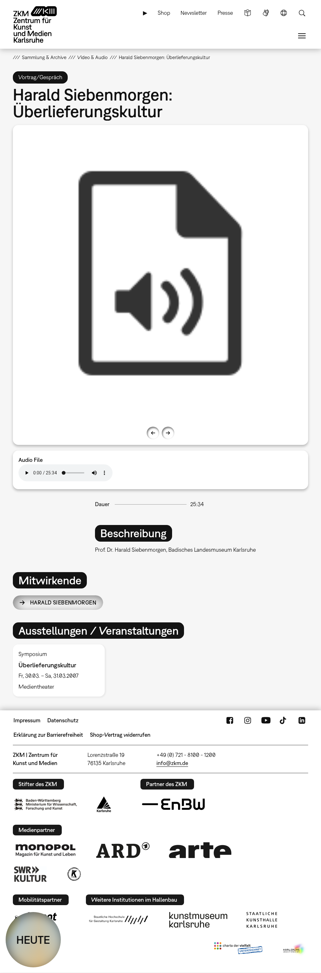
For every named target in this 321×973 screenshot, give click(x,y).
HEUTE (33, 939)
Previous (153, 433)
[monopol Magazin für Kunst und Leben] (45, 850)
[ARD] (123, 850)
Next (168, 433)
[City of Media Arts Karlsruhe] (294, 949)
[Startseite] (41, 24)
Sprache (283, 13)
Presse (225, 12)
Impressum (26, 720)
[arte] (200, 850)
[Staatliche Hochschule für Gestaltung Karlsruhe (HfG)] (118, 920)
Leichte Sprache (247, 13)
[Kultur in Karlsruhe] (74, 874)
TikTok (283, 720)
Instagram (247, 720)
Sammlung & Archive (44, 57)
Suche (302, 13)
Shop (164, 12)
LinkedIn (302, 720)
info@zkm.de (172, 763)
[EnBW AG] (173, 804)
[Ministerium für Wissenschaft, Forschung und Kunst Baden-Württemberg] (45, 804)
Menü (302, 36)
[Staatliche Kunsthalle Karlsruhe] (261, 920)
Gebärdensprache (266, 13)
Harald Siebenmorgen (63, 602)
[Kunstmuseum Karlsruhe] (198, 920)
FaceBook (230, 720)
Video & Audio (92, 57)
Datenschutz (62, 720)
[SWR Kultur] (30, 874)
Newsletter (194, 12)
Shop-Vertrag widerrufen (120, 734)
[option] (160, 273)
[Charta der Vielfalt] (238, 949)
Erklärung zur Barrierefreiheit (48, 734)
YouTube (266, 720)
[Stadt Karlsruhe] (104, 804)
